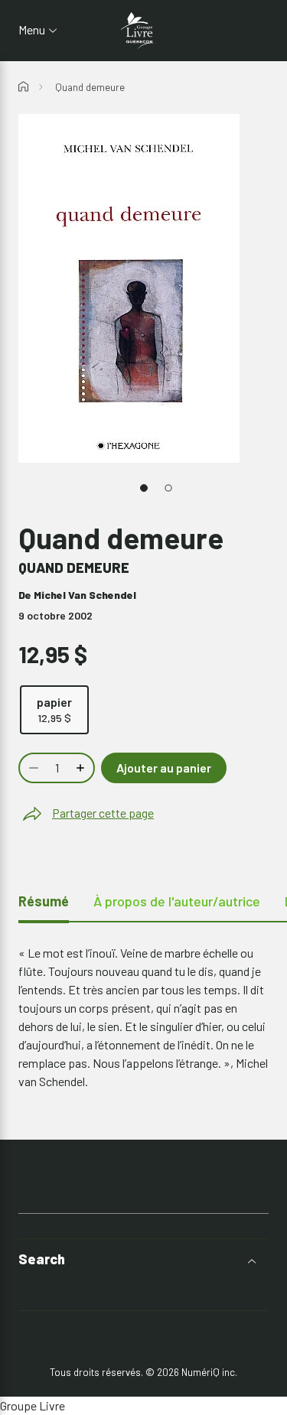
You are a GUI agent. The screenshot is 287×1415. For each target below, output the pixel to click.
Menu (31, 30)
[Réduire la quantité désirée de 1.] (32, 768)
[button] (143, 1259)
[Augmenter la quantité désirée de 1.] (81, 768)
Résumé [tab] (43, 901)
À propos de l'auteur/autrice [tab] (176, 901)
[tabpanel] (143, 1017)
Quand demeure (90, 87)
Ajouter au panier (163, 767)
